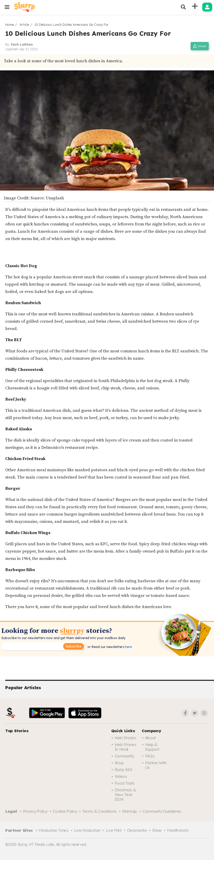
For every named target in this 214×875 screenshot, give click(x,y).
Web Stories (125, 737)
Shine (157, 830)
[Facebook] (185, 713)
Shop (119, 762)
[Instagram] (204, 713)
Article (24, 25)
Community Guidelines (161, 811)
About (150, 737)
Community (124, 756)
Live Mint (113, 830)
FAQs (150, 756)
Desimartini (137, 830)
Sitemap (129, 811)
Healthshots (178, 830)
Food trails (125, 783)
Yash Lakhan (22, 44)
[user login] (207, 7)
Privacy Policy (35, 811)
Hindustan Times (54, 830)
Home (9, 25)
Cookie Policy (65, 811)
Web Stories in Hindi (125, 747)
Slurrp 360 (123, 769)
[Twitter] (195, 713)
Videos (121, 776)
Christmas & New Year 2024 (125, 794)
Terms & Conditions (99, 811)
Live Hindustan (87, 830)
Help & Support (152, 747)
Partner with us (156, 765)
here (128, 647)
